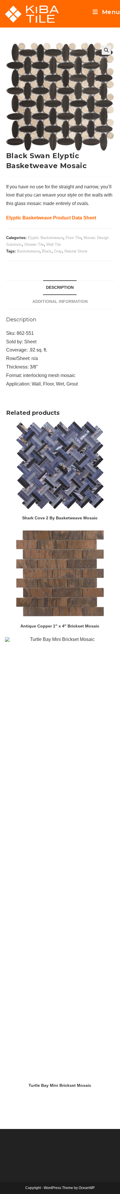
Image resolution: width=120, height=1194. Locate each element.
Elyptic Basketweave (45, 238)
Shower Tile (34, 244)
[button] (106, 50)
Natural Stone (75, 251)
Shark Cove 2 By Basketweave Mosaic (60, 518)
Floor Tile (73, 238)
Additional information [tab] (60, 301)
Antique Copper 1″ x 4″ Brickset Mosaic (59, 626)
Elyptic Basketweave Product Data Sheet (51, 217)
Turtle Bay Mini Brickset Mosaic (60, 1085)
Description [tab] (60, 287)
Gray (58, 251)
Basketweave (28, 251)
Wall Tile (53, 244)
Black (47, 251)
